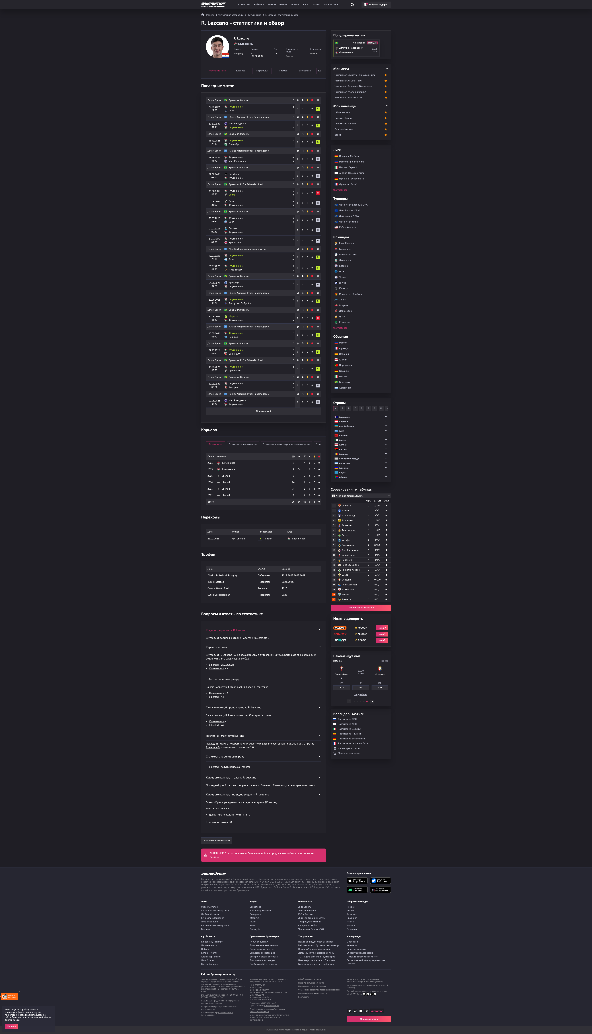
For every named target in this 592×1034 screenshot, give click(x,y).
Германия (342, 371)
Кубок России (305, 914)
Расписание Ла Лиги (348, 733)
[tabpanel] (360, 678)
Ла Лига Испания (210, 914)
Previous (349, 701)
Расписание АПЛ (346, 724)
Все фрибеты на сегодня (262, 960)
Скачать (295, 5)
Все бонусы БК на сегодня (263, 964)
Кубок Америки (346, 227)
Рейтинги (259, 5)
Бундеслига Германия (212, 918)
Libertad (214, 664)
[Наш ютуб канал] (361, 1011)
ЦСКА (342, 316)
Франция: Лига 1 (346, 184)
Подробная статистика (361, 607)
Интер (342, 282)
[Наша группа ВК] (355, 1011)
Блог (305, 5)
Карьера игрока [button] (216, 647)
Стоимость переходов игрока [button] (225, 756)
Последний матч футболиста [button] (225, 735)
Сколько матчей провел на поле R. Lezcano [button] (233, 707)
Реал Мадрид (346, 243)
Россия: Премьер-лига (350, 161)
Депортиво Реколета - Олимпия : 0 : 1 (231, 814)
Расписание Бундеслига (350, 738)
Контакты (352, 945)
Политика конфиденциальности (312, 993)
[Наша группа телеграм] (349, 1011)
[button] (360, 417)
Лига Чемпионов (307, 910)
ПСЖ (342, 271)
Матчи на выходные (349, 753)
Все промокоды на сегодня (264, 956)
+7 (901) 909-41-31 (269, 1003)
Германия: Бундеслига (350, 178)
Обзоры (283, 5)
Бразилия (343, 382)
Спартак (343, 305)
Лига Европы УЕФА (348, 210)
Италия (341, 376)
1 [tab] (354, 701)
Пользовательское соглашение (312, 986)
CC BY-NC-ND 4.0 (354, 994)
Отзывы (316, 5)
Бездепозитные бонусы (262, 949)
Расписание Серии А (348, 729)
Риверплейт (213, 747)
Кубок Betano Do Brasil (251, 184)
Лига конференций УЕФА (311, 918)
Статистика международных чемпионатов (286, 444)
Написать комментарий (217, 840)
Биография (304, 70)
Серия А (244, 100)
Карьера (240, 70)
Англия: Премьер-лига (350, 173)
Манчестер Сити (348, 254)
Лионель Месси (209, 945)
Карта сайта (303, 997)
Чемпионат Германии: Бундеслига (353, 86)
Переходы (262, 70)
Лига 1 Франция (209, 921)
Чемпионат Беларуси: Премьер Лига (355, 75)
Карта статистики (356, 949)
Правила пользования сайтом (362, 956)
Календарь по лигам (349, 748)
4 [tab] (363, 701)
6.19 (380, 686)
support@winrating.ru (259, 1012)
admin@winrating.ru (280, 1015)
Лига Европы (305, 907)
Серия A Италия (209, 907)
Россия (341, 342)
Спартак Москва (344, 129)
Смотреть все (340, 190)
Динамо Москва (343, 118)
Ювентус (344, 288)
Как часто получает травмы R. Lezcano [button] (231, 777)
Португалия (344, 365)
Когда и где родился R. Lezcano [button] (226, 630)
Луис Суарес (208, 960)
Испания (344, 354)
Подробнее (360, 693)
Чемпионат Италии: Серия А (350, 92)
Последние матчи (217, 70)
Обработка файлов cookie (360, 953)
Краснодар (345, 322)
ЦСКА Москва (342, 112)
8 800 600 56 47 (271, 1006)
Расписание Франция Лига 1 (352, 743)
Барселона (345, 249)
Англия (341, 359)
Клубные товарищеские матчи (250, 249)
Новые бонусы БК (259, 941)
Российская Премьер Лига (215, 925)
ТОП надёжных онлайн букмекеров (316, 956)
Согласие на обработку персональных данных (367, 962)
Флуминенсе (216, 668)
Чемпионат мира (347, 221)
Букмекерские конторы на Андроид (316, 964)
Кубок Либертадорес (258, 117)
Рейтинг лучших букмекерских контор (318, 945)
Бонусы (272, 5)
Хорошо (11, 1026)
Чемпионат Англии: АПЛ (348, 80)
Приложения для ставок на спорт (315, 941)
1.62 (341, 686)
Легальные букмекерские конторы (316, 953)
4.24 (360, 686)
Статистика (244, 5)
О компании (353, 941)
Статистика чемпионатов (243, 444)
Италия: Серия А (346, 167)
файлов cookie (12, 1020)
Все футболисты (209, 964)
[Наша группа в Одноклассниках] (366, 1011)
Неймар (205, 949)
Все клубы (255, 929)
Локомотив (345, 311)
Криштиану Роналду (212, 941)
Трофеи (283, 70)
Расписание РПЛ (346, 719)
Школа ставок (331, 5)
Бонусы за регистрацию (262, 953)
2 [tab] (357, 701)
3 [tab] (360, 701)
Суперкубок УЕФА (307, 925)
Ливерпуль (345, 260)
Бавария (343, 265)
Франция (342, 348)
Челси (342, 277)
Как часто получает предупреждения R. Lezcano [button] (237, 794)
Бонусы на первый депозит (264, 945)
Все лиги (205, 929)
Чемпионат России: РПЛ (348, 97)
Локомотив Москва (345, 123)
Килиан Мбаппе (209, 953)
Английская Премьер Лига (215, 910)
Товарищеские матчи (309, 921)
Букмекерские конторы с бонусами (316, 960)
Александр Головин (211, 956)
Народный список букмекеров (314, 949)
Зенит (338, 134)
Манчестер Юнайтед (350, 294)
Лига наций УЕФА (347, 216)
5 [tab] (366, 701)
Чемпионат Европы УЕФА (351, 204)
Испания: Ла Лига (349, 156)
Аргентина (343, 387)
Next (372, 701)
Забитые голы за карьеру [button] (222, 679)
